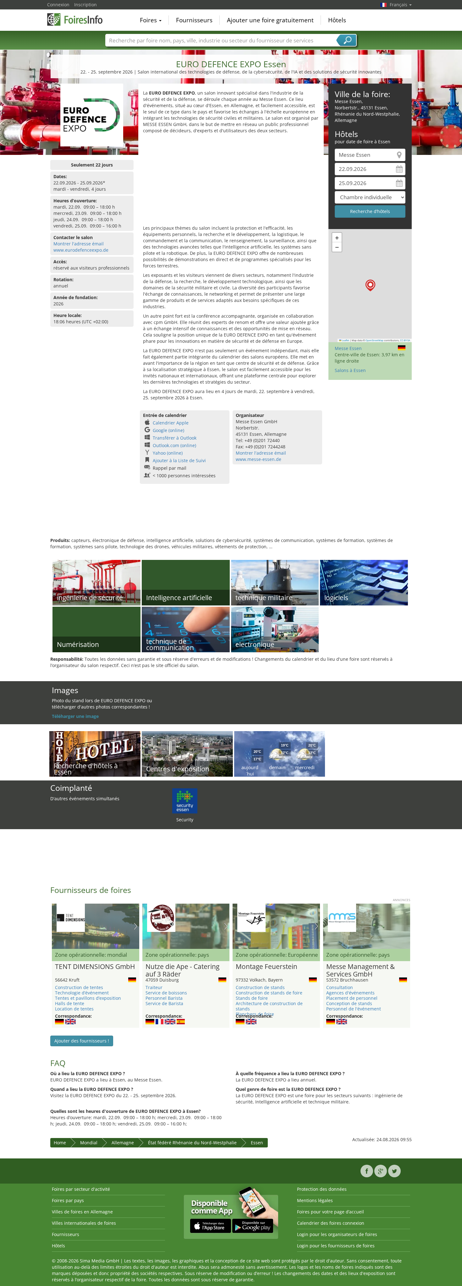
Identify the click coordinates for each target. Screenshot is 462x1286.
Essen (257, 1143)
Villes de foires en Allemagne (82, 1212)
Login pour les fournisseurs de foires (336, 1246)
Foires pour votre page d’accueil (330, 1212)
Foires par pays (68, 1200)
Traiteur (154, 987)
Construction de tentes (79, 987)
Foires (149, 20)
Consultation (339, 987)
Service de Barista (164, 1003)
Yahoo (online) (168, 453)
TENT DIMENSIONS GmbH (95, 967)
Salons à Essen (350, 370)
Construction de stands (260, 987)
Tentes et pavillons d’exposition (88, 998)
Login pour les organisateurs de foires (337, 1234)
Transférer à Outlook (174, 438)
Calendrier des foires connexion (330, 1223)
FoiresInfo (78, 19)
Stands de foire (252, 998)
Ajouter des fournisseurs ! (81, 1041)
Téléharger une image (75, 716)
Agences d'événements (350, 993)
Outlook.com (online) (174, 445)
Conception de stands (349, 1003)
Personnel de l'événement (353, 1009)
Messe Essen (348, 348)
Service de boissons (166, 993)
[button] (370, 285)
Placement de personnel (351, 998)
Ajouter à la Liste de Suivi (179, 460)
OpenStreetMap (374, 340)
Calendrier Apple (171, 423)
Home (60, 1143)
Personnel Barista (164, 998)
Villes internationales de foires (84, 1223)
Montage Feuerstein (266, 967)
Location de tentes (74, 1009)
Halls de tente (69, 1003)
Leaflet (345, 340)
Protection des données (322, 1189)
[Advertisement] (231, 181)
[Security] (185, 800)
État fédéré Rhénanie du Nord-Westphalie (192, 1143)
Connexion (58, 5)
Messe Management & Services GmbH (360, 970)
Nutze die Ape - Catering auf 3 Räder (182, 970)
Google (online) (168, 430)
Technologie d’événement (82, 993)
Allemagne (123, 1143)
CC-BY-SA (405, 340)
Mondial (88, 1143)
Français (399, 5)
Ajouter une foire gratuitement (270, 20)
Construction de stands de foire (269, 993)
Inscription (85, 5)
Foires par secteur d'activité (81, 1189)
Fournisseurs (194, 20)
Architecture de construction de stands (269, 1006)
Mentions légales (315, 1200)
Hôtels (337, 20)
